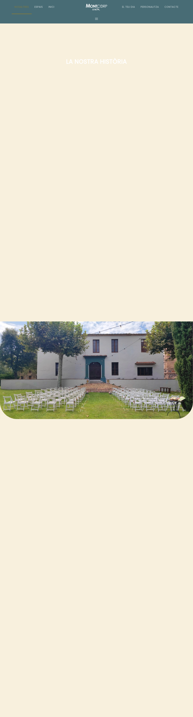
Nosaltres (22, 7)
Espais (38, 7)
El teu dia (128, 7)
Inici (51, 7)
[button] (96, 18)
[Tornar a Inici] (96, 7)
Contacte (171, 7)
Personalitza (150, 7)
